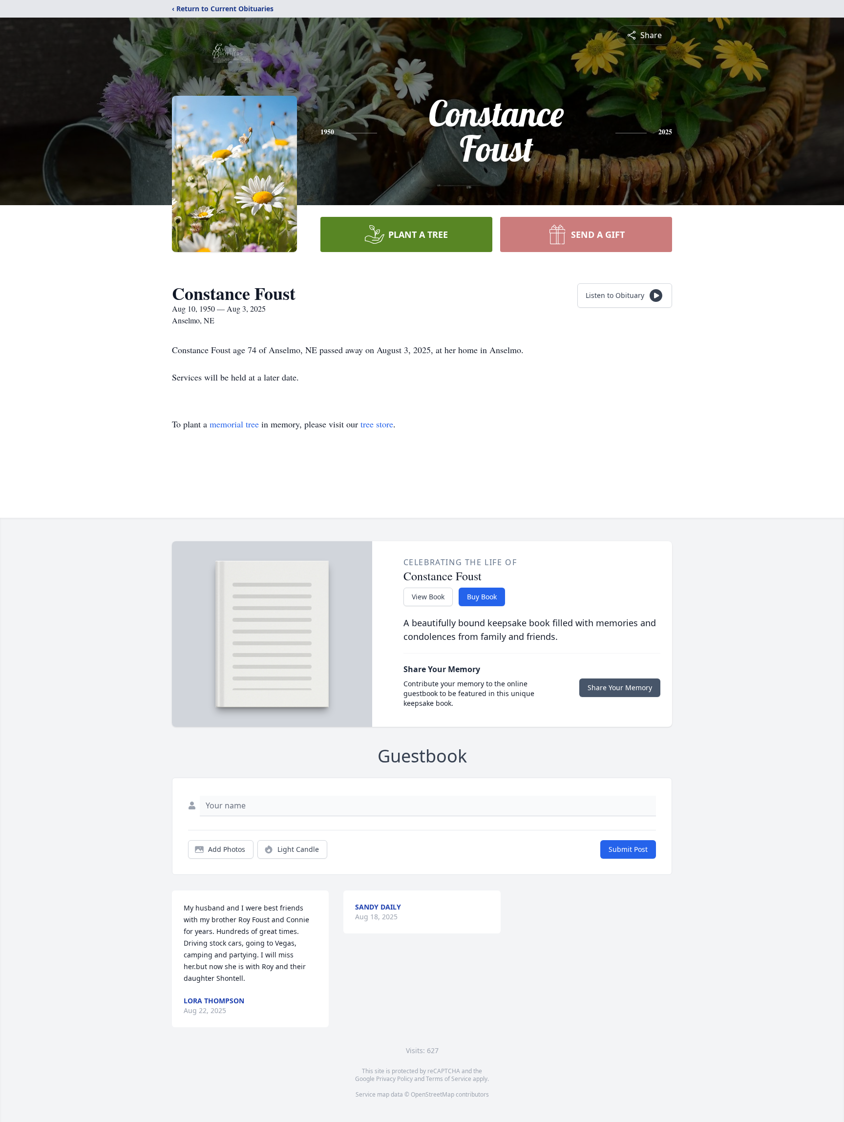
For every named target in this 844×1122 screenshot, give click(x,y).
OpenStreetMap (432, 1094)
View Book (428, 596)
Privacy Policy (394, 1079)
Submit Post (628, 849)
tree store (376, 424)
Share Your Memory (620, 687)
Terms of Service (448, 1079)
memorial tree (234, 424)
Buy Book (482, 596)
